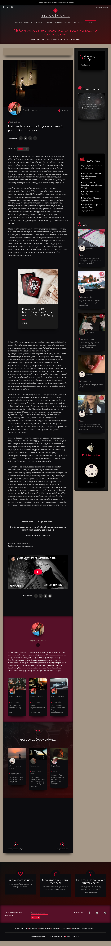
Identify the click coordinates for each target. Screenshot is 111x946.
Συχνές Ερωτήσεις (21, 928)
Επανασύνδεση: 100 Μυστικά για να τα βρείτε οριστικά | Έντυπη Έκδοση (37, 312)
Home (33, 39)
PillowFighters (70, 22)
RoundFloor (75, 936)
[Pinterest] (30, 138)
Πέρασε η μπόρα (16, 774)
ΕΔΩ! (47, 535)
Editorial (19, 22)
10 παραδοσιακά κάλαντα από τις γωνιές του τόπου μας (15, 708)
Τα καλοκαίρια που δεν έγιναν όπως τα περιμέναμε (16, 779)
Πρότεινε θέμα (44, 928)
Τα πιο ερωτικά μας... (20, 880)
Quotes (81, 22)
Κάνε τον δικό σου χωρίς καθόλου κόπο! (90, 881)
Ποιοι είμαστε (65, 928)
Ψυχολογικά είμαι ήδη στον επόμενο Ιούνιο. (91, 205)
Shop (90, 22)
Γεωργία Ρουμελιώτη (32, 110)
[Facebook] (21, 138)
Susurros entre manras (87, 339)
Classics (49, 22)
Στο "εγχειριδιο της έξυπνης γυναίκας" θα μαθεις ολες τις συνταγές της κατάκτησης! (91, 889)
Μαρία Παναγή (55, 766)
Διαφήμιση (55, 928)
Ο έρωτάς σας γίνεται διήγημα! (55, 881)
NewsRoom (28, 22)
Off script (55, 771)
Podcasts (59, 22)
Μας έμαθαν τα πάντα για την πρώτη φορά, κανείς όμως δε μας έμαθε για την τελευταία (37, 781)
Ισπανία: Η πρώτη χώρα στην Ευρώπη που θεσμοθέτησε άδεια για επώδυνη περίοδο (90, 261)
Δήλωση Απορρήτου (89, 928)
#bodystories (57, 702)
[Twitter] (25, 138)
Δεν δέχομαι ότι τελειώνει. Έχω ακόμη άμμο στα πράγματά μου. (91, 176)
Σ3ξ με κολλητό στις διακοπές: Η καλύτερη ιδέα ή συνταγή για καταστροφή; (90, 303)
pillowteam (89, 248)
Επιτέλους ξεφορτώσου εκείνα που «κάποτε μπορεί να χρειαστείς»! (37, 708)
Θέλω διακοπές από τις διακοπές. (90, 192)
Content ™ (38, 22)
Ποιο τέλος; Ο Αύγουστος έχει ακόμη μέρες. (91, 199)
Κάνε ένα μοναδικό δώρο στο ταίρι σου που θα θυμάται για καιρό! (55, 888)
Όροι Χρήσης (75, 928)
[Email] (35, 138)
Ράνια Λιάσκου (35, 766)
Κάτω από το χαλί (85, 297)
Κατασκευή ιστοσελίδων (55, 936)
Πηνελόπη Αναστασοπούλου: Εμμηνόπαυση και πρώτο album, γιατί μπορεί (90, 427)
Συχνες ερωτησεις (102, 7)
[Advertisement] (38, 821)
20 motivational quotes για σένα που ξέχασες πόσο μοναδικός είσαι (58, 708)
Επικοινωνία (33, 928)
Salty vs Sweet (15, 122)
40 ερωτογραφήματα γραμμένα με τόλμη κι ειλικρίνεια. (20, 885)
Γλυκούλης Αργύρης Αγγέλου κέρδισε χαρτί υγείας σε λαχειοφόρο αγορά (89, 345)
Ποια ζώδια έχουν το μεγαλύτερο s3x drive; (91, 386)
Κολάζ (82, 255)
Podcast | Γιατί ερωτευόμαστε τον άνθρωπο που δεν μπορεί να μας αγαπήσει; (58, 779)
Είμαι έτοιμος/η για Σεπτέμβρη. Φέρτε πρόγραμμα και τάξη (91, 185)
